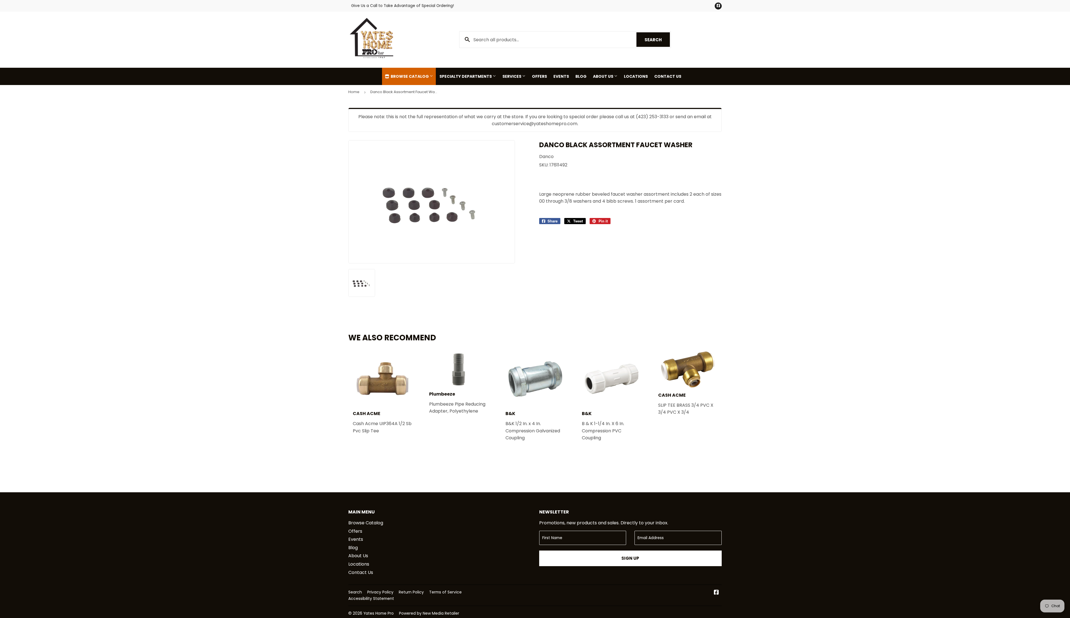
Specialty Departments (466, 76)
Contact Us (667, 76)
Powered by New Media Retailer (429, 613)
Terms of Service (445, 592)
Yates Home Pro (378, 613)
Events (561, 76)
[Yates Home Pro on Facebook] (716, 593)
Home (353, 91)
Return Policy (411, 592)
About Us (603, 76)
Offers (539, 76)
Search (657, 40)
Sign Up (630, 558)
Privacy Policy (380, 592)
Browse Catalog (410, 76)
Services (512, 76)
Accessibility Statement (371, 598)
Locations (636, 76)
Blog (581, 76)
